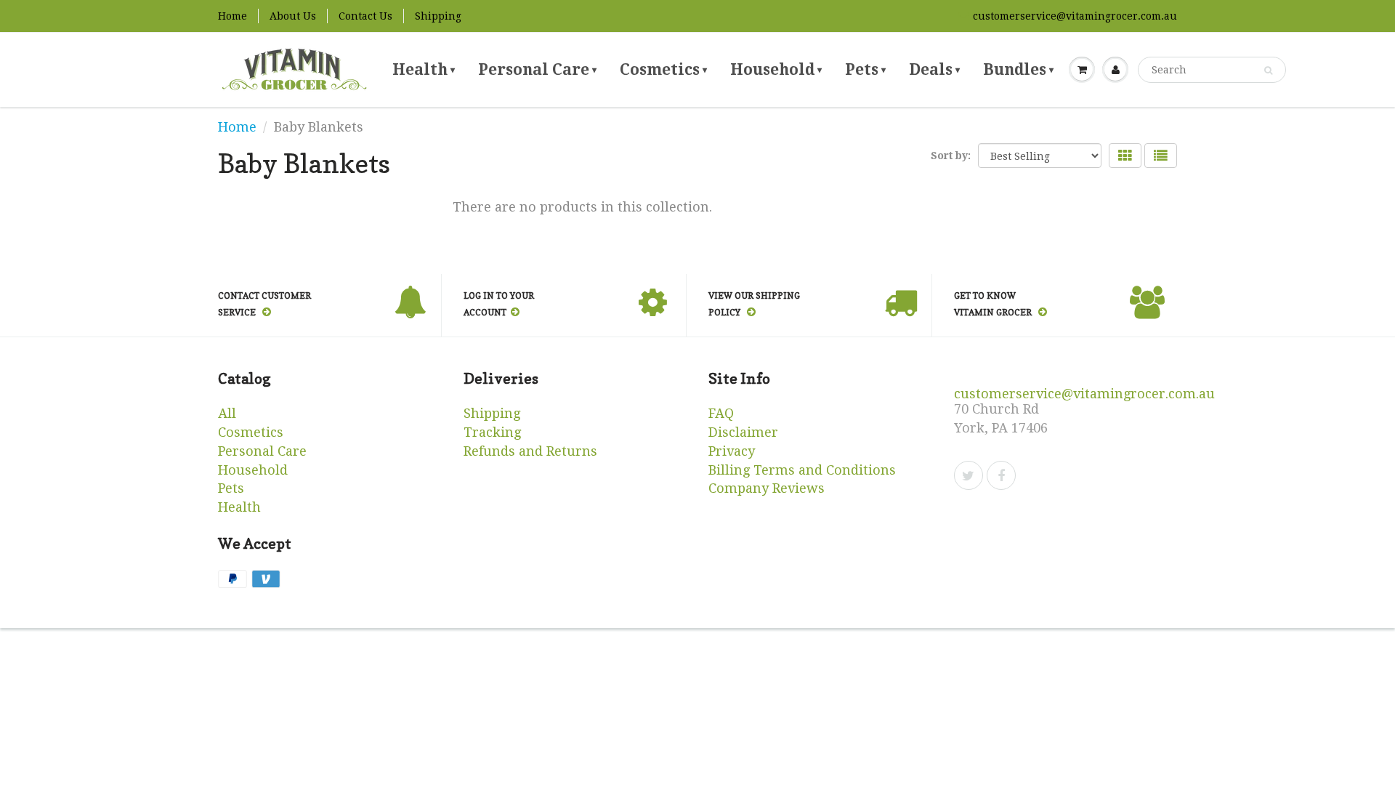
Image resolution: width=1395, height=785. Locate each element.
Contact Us (365, 16)
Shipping (438, 16)
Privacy (731, 451)
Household (776, 69)
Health (423, 69)
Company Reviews (766, 488)
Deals (934, 69)
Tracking (492, 432)
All (227, 413)
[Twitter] (968, 475)
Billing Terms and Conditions (802, 470)
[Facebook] (1001, 475)
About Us (293, 16)
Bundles (1018, 69)
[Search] (1268, 70)
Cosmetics (663, 69)
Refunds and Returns (530, 451)
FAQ (721, 413)
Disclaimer (743, 432)
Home (232, 16)
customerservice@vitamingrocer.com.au (1075, 16)
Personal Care (537, 69)
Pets (865, 69)
